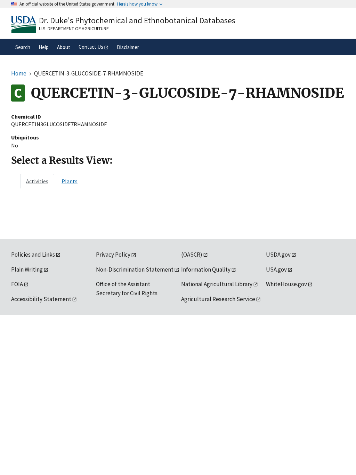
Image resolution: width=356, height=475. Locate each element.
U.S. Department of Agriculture (74, 28)
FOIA (17, 284)
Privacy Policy (113, 254)
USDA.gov (278, 254)
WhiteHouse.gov (286, 284)
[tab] (37, 181)
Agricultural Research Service (218, 299)
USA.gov (276, 269)
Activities (37, 181)
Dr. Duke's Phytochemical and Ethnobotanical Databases (137, 20)
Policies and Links (33, 254)
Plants (70, 181)
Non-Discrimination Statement (134, 269)
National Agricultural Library (216, 284)
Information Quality (205, 269)
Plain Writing (27, 269)
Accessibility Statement (41, 299)
